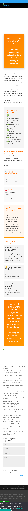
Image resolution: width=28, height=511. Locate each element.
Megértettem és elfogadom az (11, 471)
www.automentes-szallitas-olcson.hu (16, 488)
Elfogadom (19, 508)
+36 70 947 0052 (14, 1)
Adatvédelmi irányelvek (6, 510)
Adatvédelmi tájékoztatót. (9, 472)
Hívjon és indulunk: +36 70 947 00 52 (13, 17)
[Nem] (11, 510)
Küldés (21, 475)
